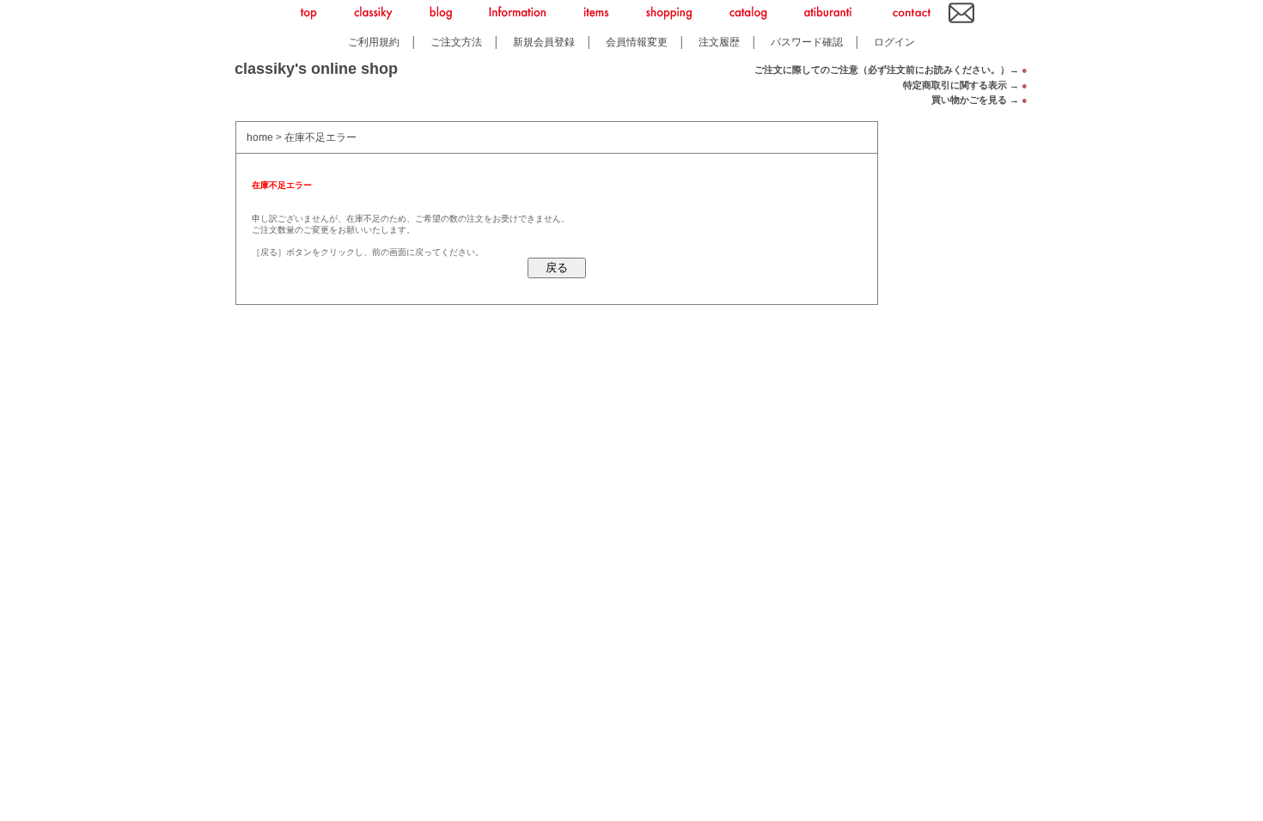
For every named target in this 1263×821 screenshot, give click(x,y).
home (260, 137)
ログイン (894, 41)
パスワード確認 (807, 41)
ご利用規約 (374, 41)
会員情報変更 (637, 41)
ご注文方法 (456, 41)
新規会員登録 (544, 41)
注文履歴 (719, 41)
